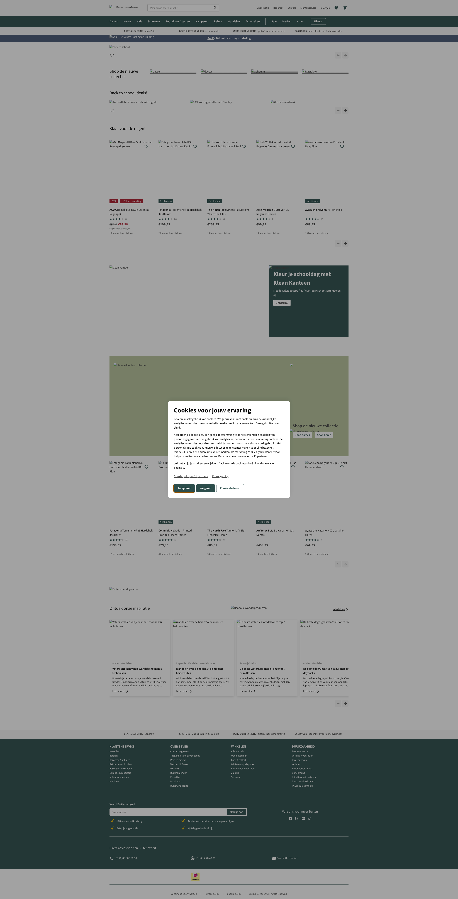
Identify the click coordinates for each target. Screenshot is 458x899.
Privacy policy (220, 476)
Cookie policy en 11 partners (191, 476)
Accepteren (184, 488)
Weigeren (205, 488)
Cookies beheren (230, 488)
